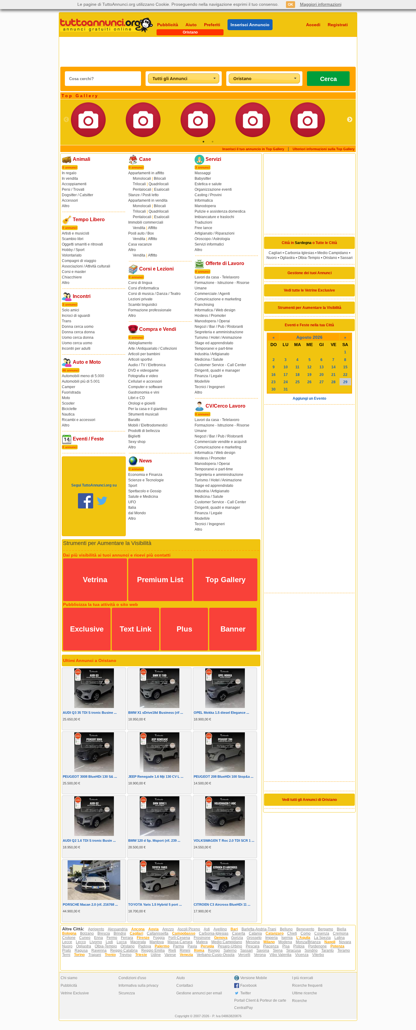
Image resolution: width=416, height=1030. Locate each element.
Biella (341, 929)
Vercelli (244, 955)
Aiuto (191, 24)
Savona (262, 950)
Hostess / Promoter (210, 315)
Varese (170, 955)
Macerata (138, 942)
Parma (178, 946)
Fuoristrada (71, 392)
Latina (339, 938)
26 (309, 382)
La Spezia (322, 938)
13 (321, 367)
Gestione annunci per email (199, 993)
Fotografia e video (143, 376)
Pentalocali (142, 189)
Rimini (185, 950)
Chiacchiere (72, 277)
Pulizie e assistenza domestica (220, 211)
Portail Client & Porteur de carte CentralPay (260, 1004)
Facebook (248, 985)
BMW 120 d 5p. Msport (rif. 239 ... (154, 840)
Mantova (157, 942)
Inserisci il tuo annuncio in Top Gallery (253, 149)
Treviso (125, 955)
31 (286, 389)
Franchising (204, 305)
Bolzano (87, 933)
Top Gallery (225, 579)
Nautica (68, 414)
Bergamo (325, 929)
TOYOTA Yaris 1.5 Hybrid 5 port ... (155, 904)
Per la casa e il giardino (147, 409)
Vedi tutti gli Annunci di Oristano (309, 800)
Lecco (81, 942)
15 (345, 367)
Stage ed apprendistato (214, 343)
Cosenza (321, 933)
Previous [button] (66, 120)
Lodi (109, 942)
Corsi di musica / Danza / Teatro (154, 294)
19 (309, 375)
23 (273, 382)
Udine (156, 955)
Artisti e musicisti (75, 233)
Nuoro (271, 258)
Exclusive (87, 629)
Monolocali (142, 178)
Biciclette (69, 409)
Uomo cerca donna (77, 337)
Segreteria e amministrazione (219, 332)
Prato (66, 950)
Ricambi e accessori (78, 420)
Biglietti (134, 436)
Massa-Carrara (179, 942)
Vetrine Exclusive (75, 993)
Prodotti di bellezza (144, 431)
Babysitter (203, 178)
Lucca (122, 942)
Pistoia (299, 946)
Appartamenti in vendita (147, 200)
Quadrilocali (159, 184)
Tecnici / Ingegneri (210, 387)
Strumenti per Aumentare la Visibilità (309, 308)
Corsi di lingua (140, 283)
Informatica (204, 200)
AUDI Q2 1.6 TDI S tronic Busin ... (89, 840)
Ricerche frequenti (307, 985)
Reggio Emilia (153, 950)
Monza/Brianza (308, 942)
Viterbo (318, 955)
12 (309, 367)
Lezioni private (140, 299)
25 (297, 382)
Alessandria (118, 929)
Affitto (152, 228)
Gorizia (237, 938)
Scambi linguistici (142, 305)
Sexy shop (137, 442)
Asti (207, 929)
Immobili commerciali (145, 222)
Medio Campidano (332, 253)
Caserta (238, 933)
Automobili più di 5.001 (81, 381)
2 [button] (213, 142)
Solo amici (70, 310)
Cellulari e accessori (145, 381)
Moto (66, 398)
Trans (66, 321)
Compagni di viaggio (79, 261)
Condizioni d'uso (132, 978)
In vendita (70, 178)
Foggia (159, 938)
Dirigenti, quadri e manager (217, 370)
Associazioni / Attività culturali (86, 266)
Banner (232, 629)
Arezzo (168, 929)
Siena (278, 950)
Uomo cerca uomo (77, 343)
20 (321, 375)
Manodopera (205, 206)
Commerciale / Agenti (212, 294)
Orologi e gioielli (141, 403)
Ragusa (81, 950)
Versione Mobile (253, 978)
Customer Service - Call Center (220, 365)
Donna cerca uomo (77, 326)
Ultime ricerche (304, 993)
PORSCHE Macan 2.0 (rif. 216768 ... (90, 904)
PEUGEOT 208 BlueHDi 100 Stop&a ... (223, 776)
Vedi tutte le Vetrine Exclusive (309, 290)
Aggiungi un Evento (309, 398)
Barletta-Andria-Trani (258, 929)
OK (290, 4)
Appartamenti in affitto (146, 173)
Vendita (139, 228)
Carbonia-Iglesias (299, 253)
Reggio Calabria (124, 950)
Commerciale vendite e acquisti (221, 442)
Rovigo (214, 950)
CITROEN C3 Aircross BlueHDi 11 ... (222, 904)
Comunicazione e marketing (218, 299)
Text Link (135, 629)
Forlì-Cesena (179, 938)
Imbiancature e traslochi (214, 217)
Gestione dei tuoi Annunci (309, 273)
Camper (68, 387)
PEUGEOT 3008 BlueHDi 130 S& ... (90, 776)
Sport (132, 485)
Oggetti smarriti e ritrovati (82, 244)
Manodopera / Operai (212, 321)
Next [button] (350, 120)
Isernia (287, 938)
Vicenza (301, 955)
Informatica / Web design (215, 310)
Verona (260, 955)
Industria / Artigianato (212, 354)
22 (345, 375)
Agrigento (96, 929)
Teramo (343, 950)
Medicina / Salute (209, 359)
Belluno (286, 929)
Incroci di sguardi (76, 315)
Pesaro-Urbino (230, 946)
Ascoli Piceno (189, 929)
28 (333, 382)
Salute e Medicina (143, 496)
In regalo (69, 173)
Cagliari (275, 253)
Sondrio (311, 950)
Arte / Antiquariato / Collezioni (152, 348)
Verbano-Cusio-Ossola (215, 955)
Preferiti (212, 24)
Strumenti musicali (143, 414)
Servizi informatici (209, 244)
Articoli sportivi (140, 359)
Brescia (103, 933)
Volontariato (72, 255)
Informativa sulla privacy (138, 985)
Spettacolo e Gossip (144, 491)
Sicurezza (126, 993)
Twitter (245, 993)
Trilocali (139, 184)
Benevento (305, 929)
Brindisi (120, 933)
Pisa (286, 946)
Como (306, 933)
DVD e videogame (143, 370)
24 (286, 382)
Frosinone (202, 938)
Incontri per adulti (76, 348)
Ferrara (127, 938)
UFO (132, 502)
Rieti (172, 950)
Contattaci (184, 985)
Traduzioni (203, 222)
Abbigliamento (140, 343)
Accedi (313, 24)
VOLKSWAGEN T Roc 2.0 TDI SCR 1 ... (224, 840)
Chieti (292, 933)
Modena (285, 942)
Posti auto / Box (141, 233)
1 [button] (203, 142)
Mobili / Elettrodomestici (147, 425)
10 (286, 367)
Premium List (160, 579)
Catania (255, 933)
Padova (144, 946)
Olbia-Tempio (309, 258)
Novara (345, 942)
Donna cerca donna (78, 332)
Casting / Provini (208, 195)
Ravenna (99, 950)
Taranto (327, 950)
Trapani (94, 955)
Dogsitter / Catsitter (77, 195)
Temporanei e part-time (214, 348)
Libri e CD (136, 398)
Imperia (271, 938)
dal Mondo (137, 513)
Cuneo (84, 938)
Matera (202, 942)
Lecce (67, 942)
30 (273, 389)
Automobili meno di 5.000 (83, 376)
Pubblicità (167, 24)
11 (297, 367)
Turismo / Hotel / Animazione (218, 337)
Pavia (192, 946)
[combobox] (183, 78)
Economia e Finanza (145, 475)
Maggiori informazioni (320, 4)
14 (333, 367)
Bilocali (160, 178)
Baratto (134, 420)
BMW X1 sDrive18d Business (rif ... (155, 712)
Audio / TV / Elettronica (147, 365)
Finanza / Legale (208, 376)
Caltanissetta (157, 933)
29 (345, 382)
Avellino (220, 929)
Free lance (203, 228)
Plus (184, 629)
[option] (98, 119)
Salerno (230, 950)
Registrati (338, 24)
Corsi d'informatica (143, 288)
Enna (98, 938)
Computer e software (145, 387)
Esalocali (161, 189)
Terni (66, 955)
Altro (65, 206)
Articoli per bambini (144, 354)
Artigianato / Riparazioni (214, 233)
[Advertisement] (208, 51)
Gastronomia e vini (143, 392)
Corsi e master (74, 272)
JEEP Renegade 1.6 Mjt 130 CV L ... (155, 776)
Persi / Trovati (73, 189)
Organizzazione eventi (213, 189)
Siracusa (293, 950)
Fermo (112, 938)
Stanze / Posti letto (143, 195)
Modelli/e (202, 381)
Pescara (252, 946)
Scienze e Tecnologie (146, 480)
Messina (253, 942)
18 (297, 375)
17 (286, 375)
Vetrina (95, 579)
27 (321, 382)
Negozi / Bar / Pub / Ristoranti (219, 326)
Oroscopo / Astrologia (212, 239)
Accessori (70, 200)
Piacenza (271, 946)
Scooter (68, 403)
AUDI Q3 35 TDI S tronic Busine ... (90, 712)
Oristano (330, 258)
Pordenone (317, 946)
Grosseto (254, 938)
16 (273, 375)
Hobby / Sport (73, 250)
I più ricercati (302, 978)
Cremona (340, 933)
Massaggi (203, 173)
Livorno (96, 942)
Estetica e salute (208, 184)
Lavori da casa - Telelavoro (217, 277)
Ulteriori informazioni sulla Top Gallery (323, 149)
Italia (132, 507)
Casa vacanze (140, 244)
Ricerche (299, 1001)
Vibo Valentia (280, 955)
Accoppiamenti (74, 184)
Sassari (346, 258)
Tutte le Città (326, 243)
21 (333, 375)
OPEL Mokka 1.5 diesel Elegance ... (221, 712)
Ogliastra (287, 258)
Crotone (69, 938)
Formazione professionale (149, 310)
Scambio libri (72, 239)
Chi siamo (69, 978)
